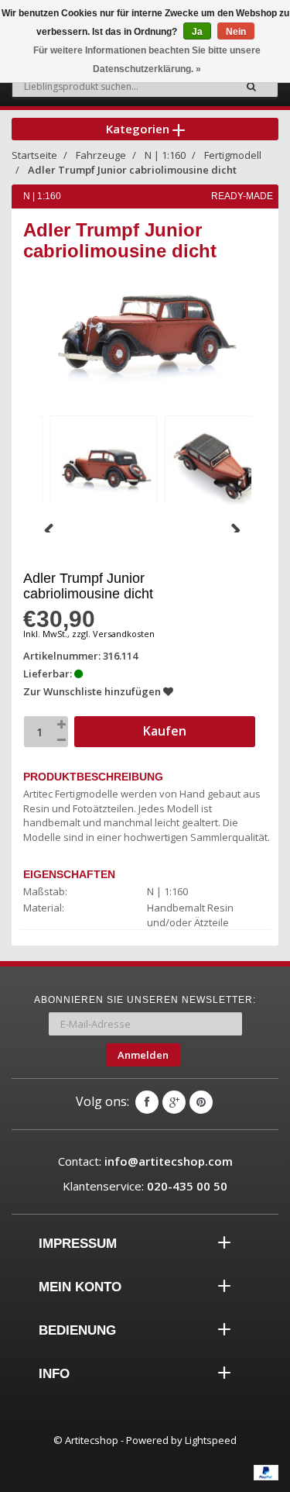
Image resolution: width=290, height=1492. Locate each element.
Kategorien (139, 128)
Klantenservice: (145, 1186)
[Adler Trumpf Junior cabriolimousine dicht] (103, 466)
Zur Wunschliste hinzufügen (93, 691)
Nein (236, 31)
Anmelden (143, 1055)
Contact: (145, 1161)
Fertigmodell (232, 155)
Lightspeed (211, 1440)
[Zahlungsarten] (266, 1472)
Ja (197, 31)
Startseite (34, 155)
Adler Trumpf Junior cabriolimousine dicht (132, 170)
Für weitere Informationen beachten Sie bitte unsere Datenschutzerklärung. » (147, 59)
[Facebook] (147, 1102)
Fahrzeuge (101, 155)
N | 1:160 (165, 155)
